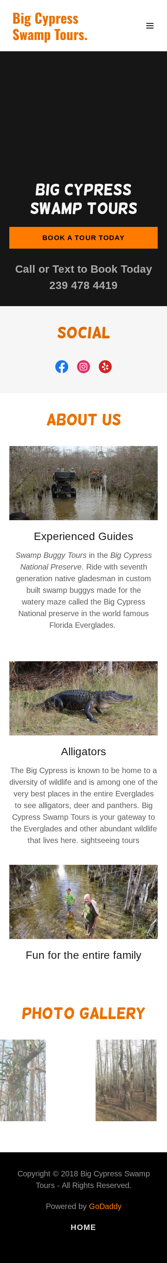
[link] (61, 37)
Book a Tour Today (83, 238)
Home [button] (83, 1227)
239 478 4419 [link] (83, 285)
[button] (150, 25)
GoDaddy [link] (105, 1206)
